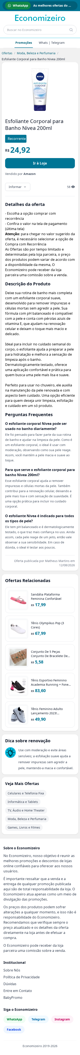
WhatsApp (14, 1019)
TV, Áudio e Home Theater (26, 810)
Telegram (38, 1019)
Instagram (62, 1019)
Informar (15, 187)
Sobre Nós (11, 970)
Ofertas (7, 53)
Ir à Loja (40, 163)
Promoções (23, 43)
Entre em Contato (17, 990)
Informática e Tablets (23, 802)
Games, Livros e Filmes (24, 827)
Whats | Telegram (52, 43)
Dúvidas (9, 984)
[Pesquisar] (71, 29)
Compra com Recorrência (25, 244)
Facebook (14, 1029)
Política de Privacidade (21, 977)
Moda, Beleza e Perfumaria (36, 53)
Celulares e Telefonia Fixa (26, 793)
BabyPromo (12, 997)
